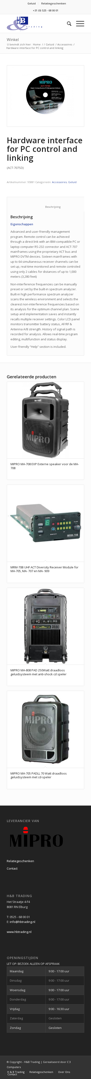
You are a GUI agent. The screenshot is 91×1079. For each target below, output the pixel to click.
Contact (12, 868)
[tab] (48, 204)
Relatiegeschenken (53, 3)
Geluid (32, 3)
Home (37, 44)
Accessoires (64, 44)
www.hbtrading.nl (19, 932)
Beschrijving (48, 206)
